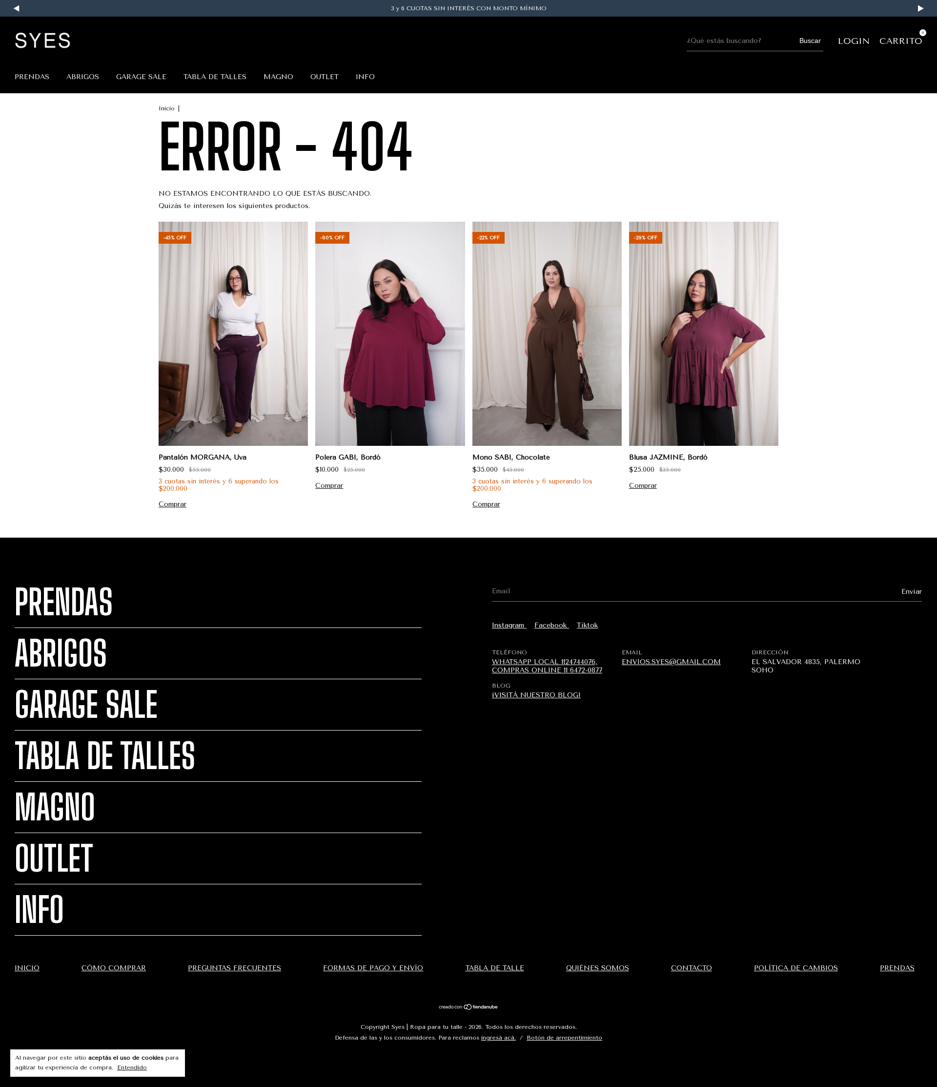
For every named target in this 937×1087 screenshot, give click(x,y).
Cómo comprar (113, 968)
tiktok (587, 625)
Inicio (167, 108)
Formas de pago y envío (373, 968)
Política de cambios (796, 968)
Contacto (691, 968)
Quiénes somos (597, 968)
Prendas (32, 77)
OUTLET (324, 77)
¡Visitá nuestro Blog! (536, 695)
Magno (278, 77)
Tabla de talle (495, 968)
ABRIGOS (82, 77)
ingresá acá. (498, 1037)
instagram (509, 625)
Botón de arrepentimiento (564, 1037)
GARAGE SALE (141, 77)
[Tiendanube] (468, 1008)
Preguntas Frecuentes (234, 968)
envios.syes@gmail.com (671, 662)
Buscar (810, 40)
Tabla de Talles (214, 77)
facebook (551, 625)
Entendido (132, 1067)
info (365, 77)
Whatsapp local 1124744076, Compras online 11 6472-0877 (547, 666)
